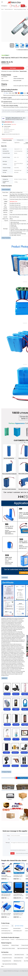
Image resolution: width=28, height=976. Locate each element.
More (2, 966)
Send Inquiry (13, 68)
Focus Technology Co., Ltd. (16, 970)
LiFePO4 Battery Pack (5, 930)
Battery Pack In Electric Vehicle (8, 948)
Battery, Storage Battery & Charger (20, 9)
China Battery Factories (7, 954)
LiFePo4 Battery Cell (17, 930)
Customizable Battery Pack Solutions (8, 933)
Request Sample (23, 71)
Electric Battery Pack (18, 957)
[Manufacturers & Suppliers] (14, 2)
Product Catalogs (19, 925)
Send (12, 853)
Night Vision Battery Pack (22, 948)
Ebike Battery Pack (17, 960)
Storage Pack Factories (7, 957)
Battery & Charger (15, 945)
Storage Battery (4, 928)
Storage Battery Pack (6, 960)
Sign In (3, 134)
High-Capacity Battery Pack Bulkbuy (9, 964)
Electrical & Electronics (9, 9)
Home (2, 9)
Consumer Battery (17, 928)
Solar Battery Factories (19, 954)
